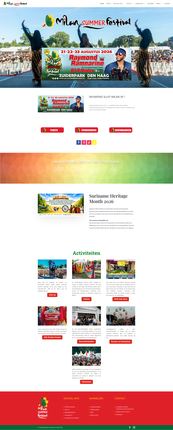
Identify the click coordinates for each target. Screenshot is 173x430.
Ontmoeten (86, 382)
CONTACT (167, 3)
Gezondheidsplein (86, 341)
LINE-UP (128, 3)
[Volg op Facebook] (78, 142)
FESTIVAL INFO (117, 3)
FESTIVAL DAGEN (70, 407)
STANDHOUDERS (95, 407)
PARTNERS (150, 3)
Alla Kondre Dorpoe (52, 337)
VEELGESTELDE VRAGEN (72, 418)
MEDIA (158, 3)
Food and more (120, 299)
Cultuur (86, 299)
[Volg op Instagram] (84, 142)
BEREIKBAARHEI (69, 412)
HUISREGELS (68, 415)
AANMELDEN (139, 3)
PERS (91, 412)
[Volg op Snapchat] (94, 142)
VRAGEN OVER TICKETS (123, 412)
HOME (102, 3)
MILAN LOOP (94, 415)
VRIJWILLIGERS (94, 409)
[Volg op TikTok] (89, 142)
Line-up (52, 295)
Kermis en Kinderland (120, 341)
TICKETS (108, 3)
